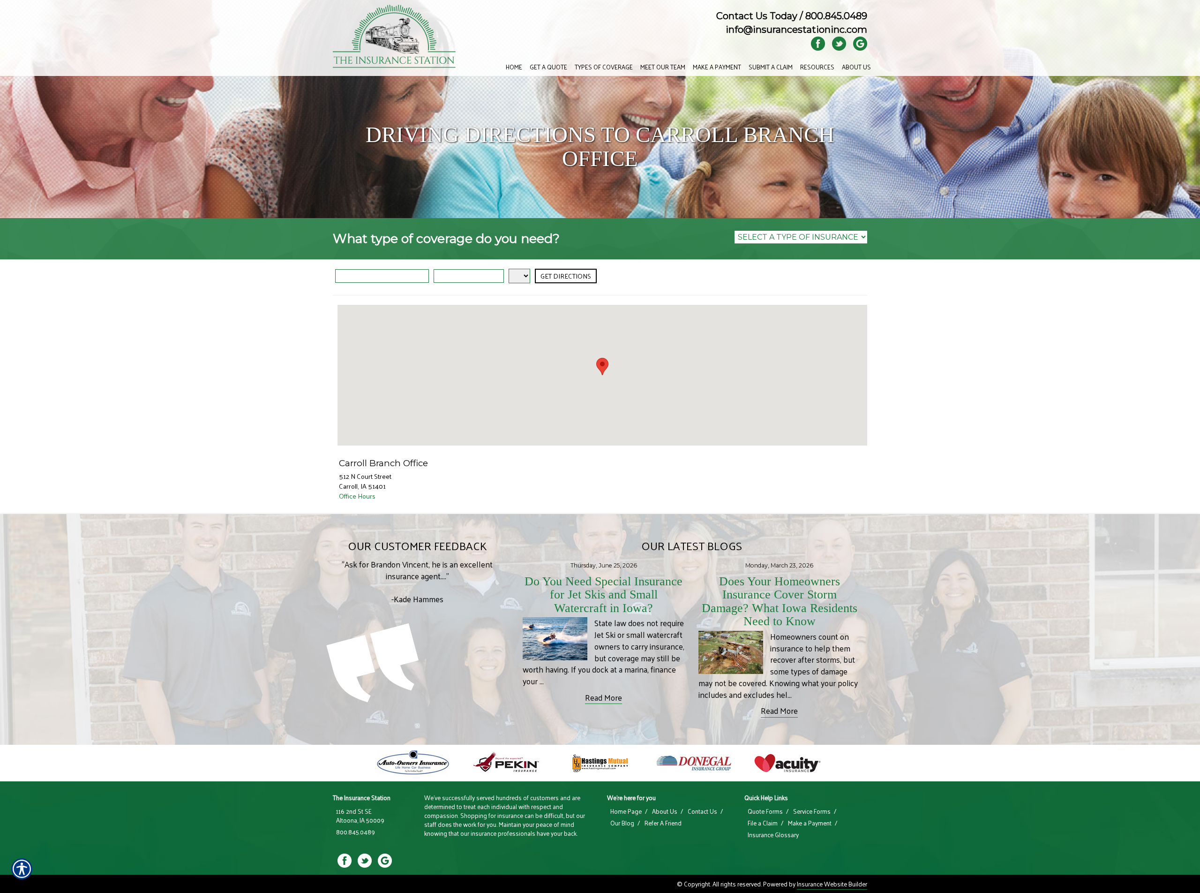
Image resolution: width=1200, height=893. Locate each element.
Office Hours (357, 496)
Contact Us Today (756, 16)
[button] (602, 366)
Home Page (626, 811)
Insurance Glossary (773, 835)
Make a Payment (810, 823)
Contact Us (702, 811)
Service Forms (812, 811)
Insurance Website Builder (832, 884)
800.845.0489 (836, 16)
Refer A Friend (663, 823)
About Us (664, 811)
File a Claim (763, 823)
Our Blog (622, 823)
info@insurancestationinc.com (796, 29)
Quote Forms (765, 811)
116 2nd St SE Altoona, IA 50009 (360, 816)
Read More (603, 698)
